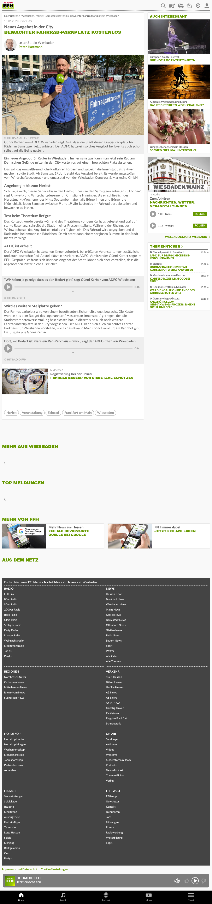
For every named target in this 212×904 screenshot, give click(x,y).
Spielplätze (10, 801)
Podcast (106, 900)
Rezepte (9, 807)
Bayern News (114, 640)
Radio (8, 588)
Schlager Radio (12, 625)
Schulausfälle (113, 723)
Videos (110, 749)
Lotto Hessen (12, 832)
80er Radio (10, 599)
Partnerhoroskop (14, 765)
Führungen (112, 822)
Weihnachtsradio (14, 640)
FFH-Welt (113, 791)
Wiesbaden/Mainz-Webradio (186, 237)
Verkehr (112, 671)
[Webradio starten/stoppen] (195, 880)
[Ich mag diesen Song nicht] (203, 880)
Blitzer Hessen (114, 682)
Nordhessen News (15, 677)
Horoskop (12, 734)
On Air (111, 734)
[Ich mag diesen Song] (187, 880)
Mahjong (9, 843)
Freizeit (10, 791)
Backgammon (12, 848)
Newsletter (112, 801)
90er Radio (10, 604)
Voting (110, 780)
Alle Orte (111, 656)
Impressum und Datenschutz (20, 869)
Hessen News (114, 594)
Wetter (189, 4)
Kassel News (113, 615)
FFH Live (9, 594)
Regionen (11, 671)
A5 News (111, 698)
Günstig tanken (115, 708)
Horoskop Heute (14, 739)
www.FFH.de (29, 582)
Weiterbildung (114, 838)
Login (109, 843)
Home (21, 900)
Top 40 (8, 651)
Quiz (7, 853)
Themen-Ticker (165, 246)
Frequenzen (113, 812)
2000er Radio (12, 609)
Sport (109, 646)
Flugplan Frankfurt (116, 718)
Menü (191, 900)
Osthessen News (14, 682)
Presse (110, 827)
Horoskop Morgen (15, 744)
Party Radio (11, 630)
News (110, 588)
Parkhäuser (112, 713)
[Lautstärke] (177, 880)
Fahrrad (53, 412)
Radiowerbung (114, 832)
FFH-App (111, 796)
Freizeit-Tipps (12, 822)
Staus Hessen (114, 677)
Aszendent (10, 770)
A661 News (113, 703)
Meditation (10, 812)
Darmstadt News (116, 620)
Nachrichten (11, 16)
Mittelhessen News (15, 687)
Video (149, 900)
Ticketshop (10, 827)
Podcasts (111, 765)
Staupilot (181, 4)
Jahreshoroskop (13, 760)
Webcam (198, 4)
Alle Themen (113, 661)
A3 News (111, 692)
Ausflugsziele (12, 817)
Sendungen (112, 739)
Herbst (11, 412)
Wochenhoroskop (14, 749)
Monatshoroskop (14, 755)
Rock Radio (10, 615)
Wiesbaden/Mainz (32, 16)
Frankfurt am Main (78, 412)
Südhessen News (14, 698)
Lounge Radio (12, 635)
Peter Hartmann (30, 47)
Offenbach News (116, 625)
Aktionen (111, 744)
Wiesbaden (105, 412)
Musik (63, 900)
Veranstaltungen (13, 796)
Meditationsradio (14, 646)
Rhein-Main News (14, 692)
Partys (8, 858)
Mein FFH (207, 4)
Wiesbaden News (116, 604)
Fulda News (113, 635)
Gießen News (114, 630)
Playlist (172, 4)
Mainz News (113, 609)
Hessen (71, 582)
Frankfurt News (115, 599)
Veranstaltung (32, 412)
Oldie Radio (10, 620)
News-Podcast (114, 770)
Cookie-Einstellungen (54, 869)
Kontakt (111, 807)
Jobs (108, 817)
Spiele (7, 838)
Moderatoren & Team (118, 760)
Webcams (111, 755)
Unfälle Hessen (115, 687)
